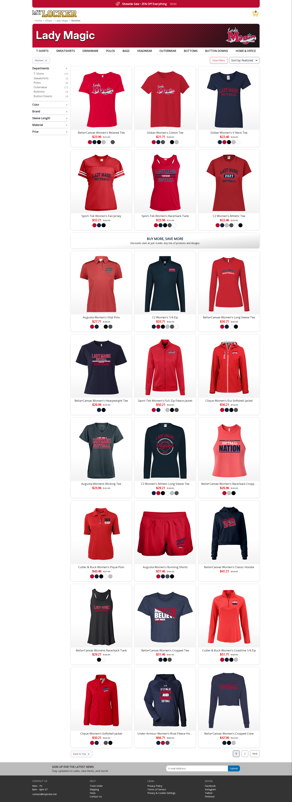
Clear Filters (219, 60)
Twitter (209, 793)
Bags (126, 51)
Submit (234, 768)
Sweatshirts (65, 51)
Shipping (94, 789)
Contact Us (96, 796)
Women (41, 60)
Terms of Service (156, 789)
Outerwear (168, 51)
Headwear (144, 51)
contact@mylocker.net (44, 794)
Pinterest (210, 796)
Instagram (210, 789)
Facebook (210, 785)
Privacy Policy (154, 785)
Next (255, 753)
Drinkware (90, 51)
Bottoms (191, 51)
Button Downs (216, 51)
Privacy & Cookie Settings (161, 793)
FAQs (93, 793)
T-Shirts (42, 51)
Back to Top (81, 753)
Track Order (96, 785)
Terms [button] (173, 3)
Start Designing (101, 123)
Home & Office (246, 51)
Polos (110, 51)
